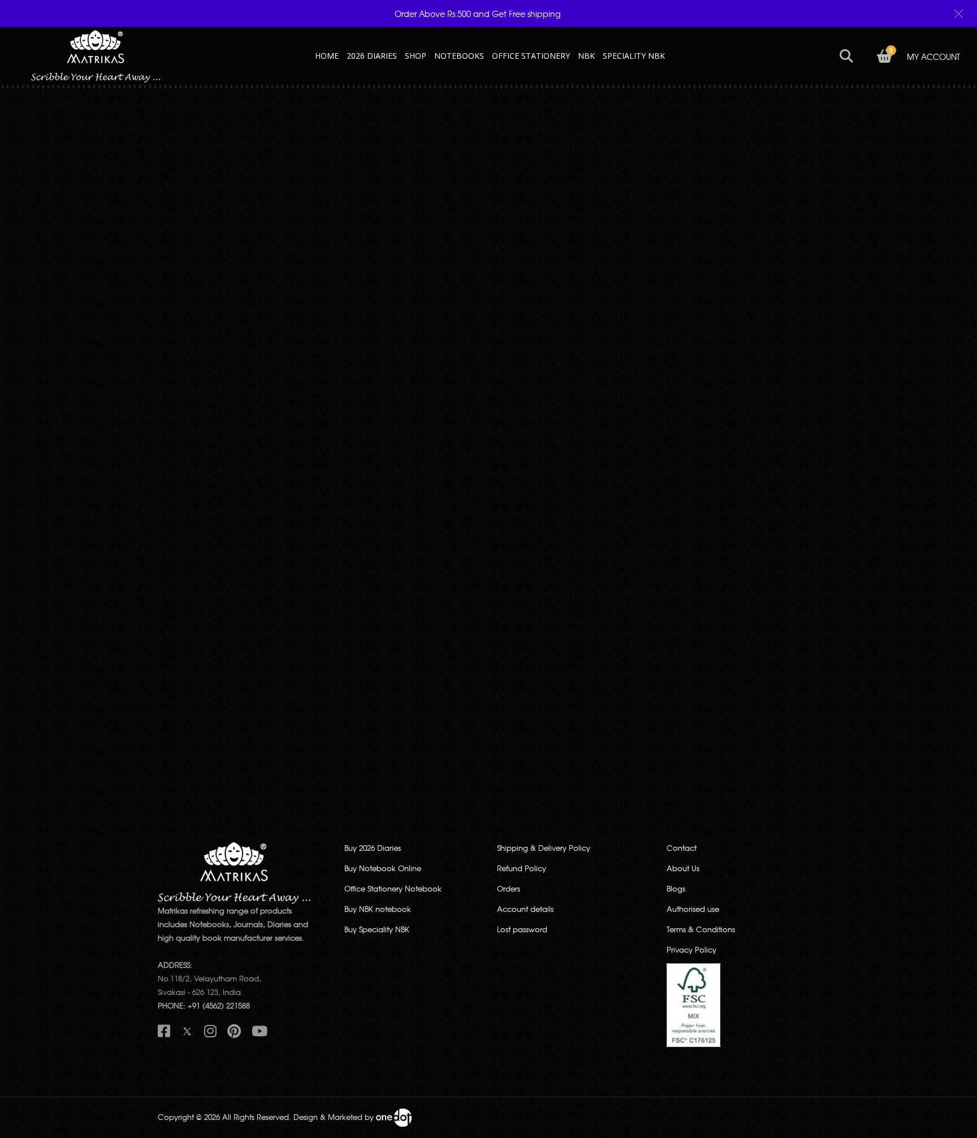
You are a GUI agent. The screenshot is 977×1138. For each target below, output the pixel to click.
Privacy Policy (691, 949)
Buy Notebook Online (382, 868)
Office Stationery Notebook (393, 888)
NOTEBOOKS (459, 55)
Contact (682, 847)
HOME (327, 55)
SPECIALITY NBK (634, 55)
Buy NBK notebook (377, 908)
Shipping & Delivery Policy (543, 847)
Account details (525, 908)
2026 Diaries (372, 55)
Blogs (676, 888)
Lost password (522, 929)
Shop (415, 55)
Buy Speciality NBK (376, 929)
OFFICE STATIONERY (531, 55)
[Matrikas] (95, 55)
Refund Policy (521, 868)
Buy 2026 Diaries (372, 847)
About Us (683, 868)
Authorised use (693, 908)
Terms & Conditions (701, 929)
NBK (586, 55)
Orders (508, 888)
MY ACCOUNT (933, 56)
